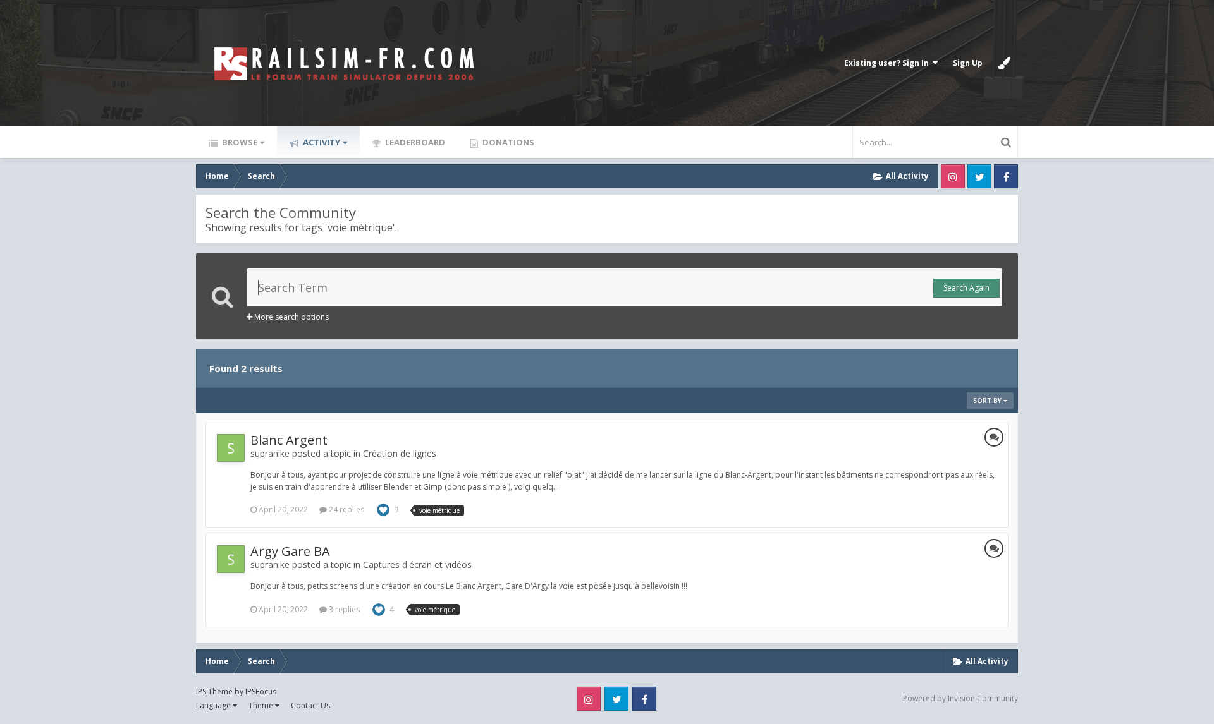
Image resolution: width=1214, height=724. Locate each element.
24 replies (345, 509)
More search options (290, 316)
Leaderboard (414, 142)
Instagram (953, 176)
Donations (507, 142)
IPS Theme (214, 691)
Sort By (988, 400)
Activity (320, 142)
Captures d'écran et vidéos (417, 564)
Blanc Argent (289, 440)
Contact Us (310, 705)
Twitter (979, 176)
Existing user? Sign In (888, 62)
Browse (238, 142)
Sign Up (968, 62)
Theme (261, 705)
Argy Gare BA (290, 551)
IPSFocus (260, 691)
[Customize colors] (1004, 63)
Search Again (966, 287)
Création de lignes (399, 453)
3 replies (343, 609)
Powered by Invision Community (960, 698)
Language (214, 705)
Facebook (1006, 176)
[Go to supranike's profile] (231, 448)
